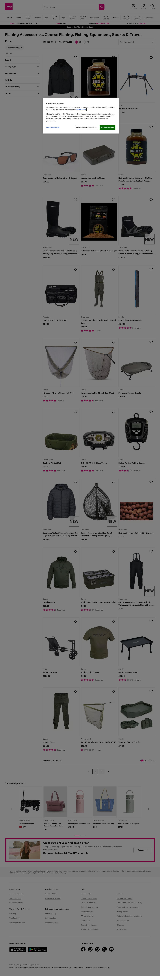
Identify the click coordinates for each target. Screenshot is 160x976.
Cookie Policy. (81, 109)
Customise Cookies (53, 127)
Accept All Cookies (107, 127)
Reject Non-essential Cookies (86, 127)
